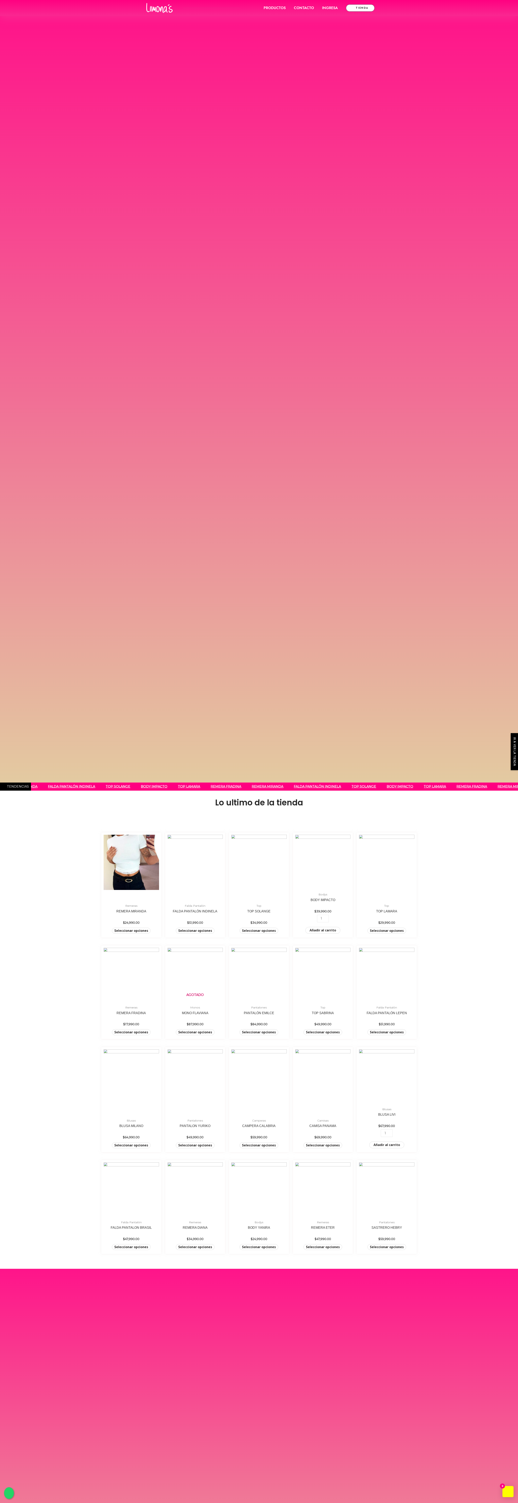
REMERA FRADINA (211, 786)
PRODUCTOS (275, 8)
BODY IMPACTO (139, 786)
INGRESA (330, 8)
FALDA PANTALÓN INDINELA (57, 786)
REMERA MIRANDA (253, 786)
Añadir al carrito (323, 930)
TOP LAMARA (174, 786)
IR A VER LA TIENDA (514, 751)
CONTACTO (304, 8)
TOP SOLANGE (103, 786)
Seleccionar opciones (131, 930)
